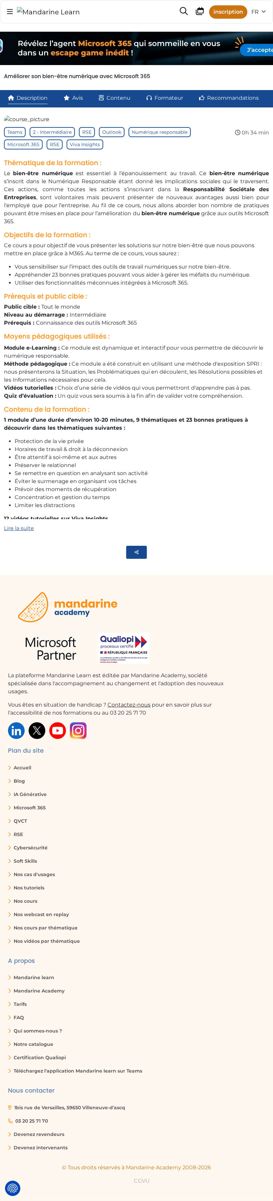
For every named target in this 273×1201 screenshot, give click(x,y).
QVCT (19, 821)
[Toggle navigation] (10, 12)
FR (255, 12)
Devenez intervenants (40, 1148)
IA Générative (29, 794)
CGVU (142, 1181)
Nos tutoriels (28, 888)
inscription (228, 12)
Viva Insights (85, 144)
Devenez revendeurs (38, 1134)
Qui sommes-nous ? (37, 1031)
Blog (18, 781)
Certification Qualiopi (39, 1058)
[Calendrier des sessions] (199, 12)
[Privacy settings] (12, 1188)
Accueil (21, 768)
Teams (14, 132)
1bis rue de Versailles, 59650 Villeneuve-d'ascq (69, 1108)
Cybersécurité (30, 848)
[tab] (28, 98)
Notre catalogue (32, 1044)
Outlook (111, 132)
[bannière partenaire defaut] (136, 48)
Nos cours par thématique (45, 928)
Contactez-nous (129, 705)
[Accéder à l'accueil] (48, 12)
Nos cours (24, 901)
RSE (87, 132)
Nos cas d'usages (33, 874)
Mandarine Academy (38, 991)
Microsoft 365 (23, 144)
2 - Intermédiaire (52, 132)
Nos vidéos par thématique (46, 941)
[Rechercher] (183, 11)
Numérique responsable (159, 132)
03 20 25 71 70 (31, 1121)
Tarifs (19, 1004)
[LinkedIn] (16, 730)
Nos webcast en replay (40, 914)
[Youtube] (57, 730)
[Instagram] (78, 730)
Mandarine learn (33, 977)
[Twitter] (37, 730)
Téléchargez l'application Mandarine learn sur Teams (77, 1071)
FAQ (18, 1018)
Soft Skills (24, 861)
